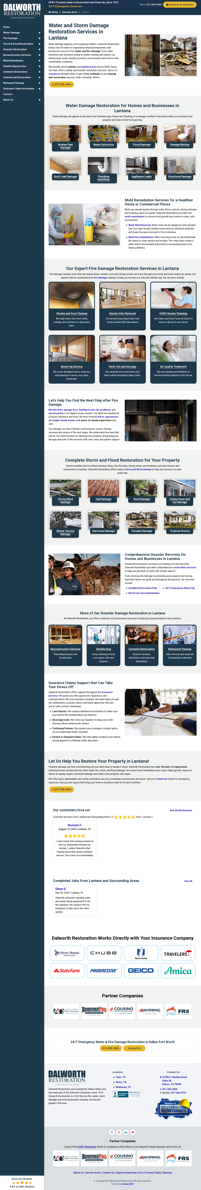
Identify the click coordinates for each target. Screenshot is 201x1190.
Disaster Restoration (15, 49)
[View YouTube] (132, 1132)
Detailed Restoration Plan (142, 588)
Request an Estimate (180, 4)
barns (101, 416)
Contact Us (134, 1048)
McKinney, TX (123, 1087)
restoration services (184, 567)
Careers (8, 94)
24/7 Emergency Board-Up (180, 588)
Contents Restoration (15, 71)
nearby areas (88, 66)
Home (54, 12)
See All (188, 881)
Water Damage (11, 32)
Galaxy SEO (128, 1184)
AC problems (103, 409)
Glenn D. (60, 889)
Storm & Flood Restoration (18, 43)
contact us (54, 73)
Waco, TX (121, 1082)
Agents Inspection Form (129, 1172)
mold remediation (134, 216)
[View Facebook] (112, 1132)
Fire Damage (10, 38)
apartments (111, 416)
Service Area (69, 12)
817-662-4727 (178, 1092)
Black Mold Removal (139, 225)
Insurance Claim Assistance (18, 88)
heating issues (87, 409)
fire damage (100, 277)
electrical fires (57, 413)
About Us (78, 1172)
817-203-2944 (154, 4)
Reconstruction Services (17, 55)
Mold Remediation (13, 60)
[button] (39, 32)
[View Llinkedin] (125, 1132)
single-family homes (64, 420)
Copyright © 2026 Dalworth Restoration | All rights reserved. (123, 1181)
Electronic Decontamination (143, 593)
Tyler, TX (121, 1077)
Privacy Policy (153, 1172)
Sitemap (167, 1172)
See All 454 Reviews (181, 810)
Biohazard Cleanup (13, 83)
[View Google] (119, 1132)
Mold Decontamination (140, 237)
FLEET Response (87, 1146)
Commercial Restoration (17, 77)
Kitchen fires (56, 409)
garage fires (71, 409)
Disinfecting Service (14, 66)
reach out (162, 779)
